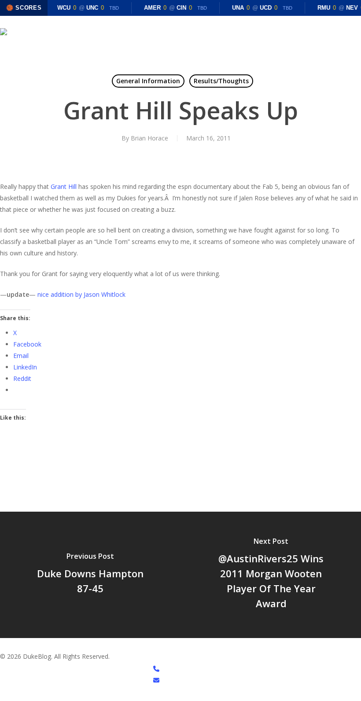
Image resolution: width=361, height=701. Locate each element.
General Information (148, 81)
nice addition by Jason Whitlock (81, 294)
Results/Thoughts (221, 81)
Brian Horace (149, 138)
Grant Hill (64, 186)
